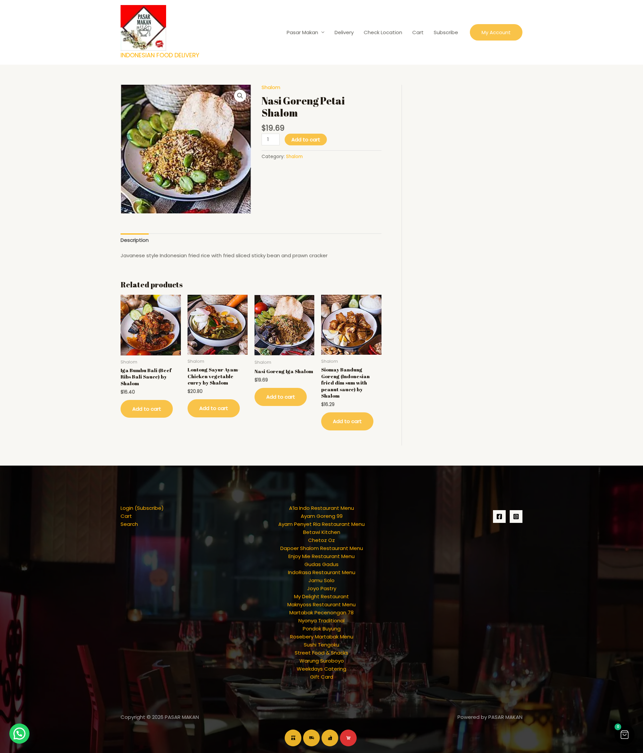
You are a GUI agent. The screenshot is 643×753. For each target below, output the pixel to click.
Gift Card (321, 676)
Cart (418, 32)
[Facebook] (499, 516)
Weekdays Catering (321, 668)
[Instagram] (516, 516)
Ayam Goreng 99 (322, 516)
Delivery (344, 32)
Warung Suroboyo (321, 660)
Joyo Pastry (321, 588)
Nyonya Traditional (321, 620)
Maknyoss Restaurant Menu (321, 604)
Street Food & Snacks (321, 652)
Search (129, 524)
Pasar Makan (302, 32)
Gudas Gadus (321, 564)
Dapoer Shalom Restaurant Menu (321, 548)
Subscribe (446, 32)
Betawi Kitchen (321, 532)
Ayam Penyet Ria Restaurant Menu (321, 524)
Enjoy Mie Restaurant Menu (321, 556)
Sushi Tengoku (321, 644)
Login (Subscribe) (142, 507)
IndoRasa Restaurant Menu (321, 572)
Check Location (383, 32)
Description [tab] (135, 240)
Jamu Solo (321, 580)
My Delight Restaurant (321, 596)
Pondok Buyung (322, 628)
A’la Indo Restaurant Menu (321, 507)
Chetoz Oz (321, 540)
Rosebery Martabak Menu (321, 636)
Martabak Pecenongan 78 (321, 612)
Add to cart (305, 139)
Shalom (271, 87)
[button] (496, 32)
